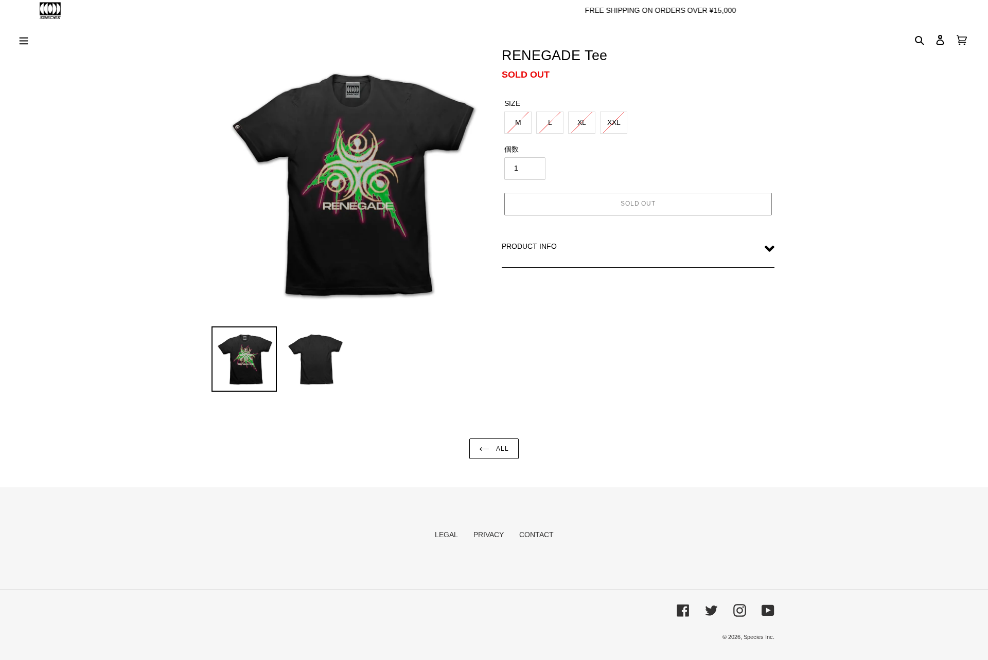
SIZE (512, 103)
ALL (502, 448)
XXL (614, 122)
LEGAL (446, 534)
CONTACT (536, 534)
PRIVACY (488, 534)
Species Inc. (759, 637)
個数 (511, 149)
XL (581, 122)
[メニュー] (23, 39)
